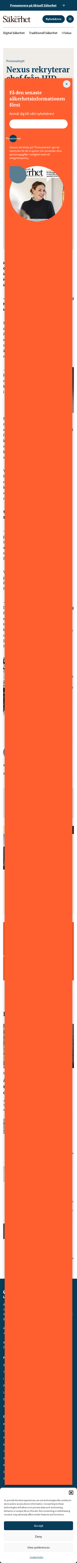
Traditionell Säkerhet (43, 33)
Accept (38, 1525)
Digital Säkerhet (14, 33)
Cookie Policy (36, 1557)
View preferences (38, 1547)
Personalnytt (15, 61)
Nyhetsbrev (53, 19)
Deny (38, 1536)
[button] (71, 1493)
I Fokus (66, 33)
